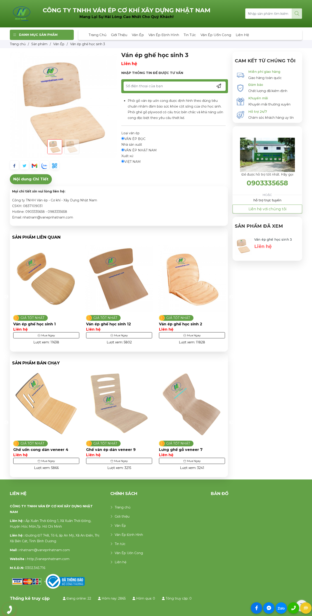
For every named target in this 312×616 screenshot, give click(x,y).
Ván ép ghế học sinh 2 (168, 324)
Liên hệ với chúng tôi (267, 209)
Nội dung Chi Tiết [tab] (30, 179)
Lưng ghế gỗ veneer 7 (181, 450)
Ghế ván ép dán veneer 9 (111, 450)
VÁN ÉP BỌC (134, 139)
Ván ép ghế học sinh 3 (273, 239)
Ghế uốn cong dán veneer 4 (40, 450)
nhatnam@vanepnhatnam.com (44, 550)
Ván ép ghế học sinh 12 (96, 324)
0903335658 (267, 183)
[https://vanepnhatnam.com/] (22, 13)
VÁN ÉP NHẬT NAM (140, 150)
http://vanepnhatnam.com (48, 559)
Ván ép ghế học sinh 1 (22, 324)
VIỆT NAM (132, 162)
